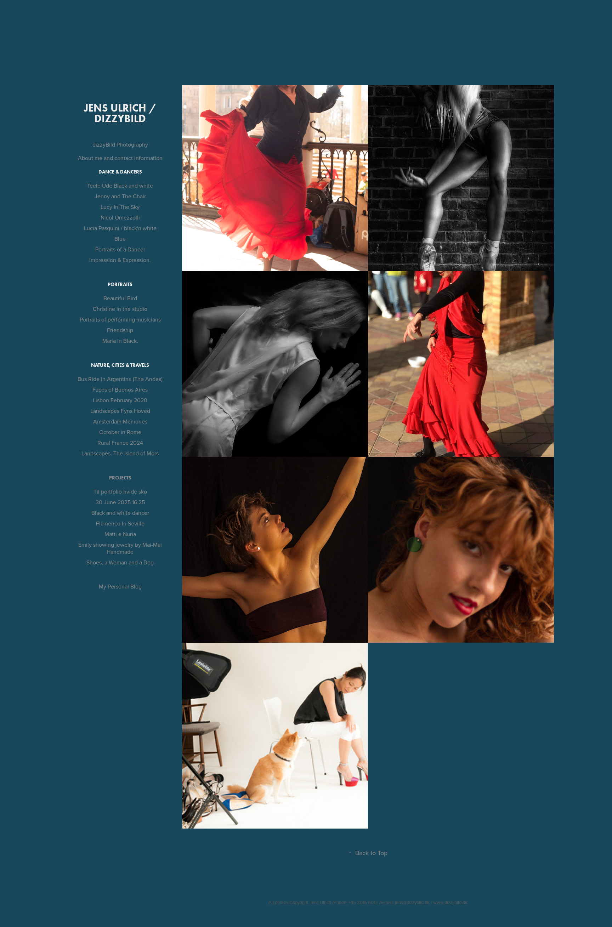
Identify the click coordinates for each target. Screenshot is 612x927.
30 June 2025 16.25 (120, 502)
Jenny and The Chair (120, 196)
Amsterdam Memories (120, 421)
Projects (120, 478)
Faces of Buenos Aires (120, 389)
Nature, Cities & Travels (120, 365)
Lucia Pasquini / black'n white (120, 228)
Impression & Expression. (120, 260)
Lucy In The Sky (120, 207)
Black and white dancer (120, 513)
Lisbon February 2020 (120, 400)
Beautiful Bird (120, 298)
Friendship (120, 330)
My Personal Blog (120, 586)
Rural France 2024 (120, 443)
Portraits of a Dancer (120, 249)
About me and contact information (120, 158)
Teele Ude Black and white (120, 185)
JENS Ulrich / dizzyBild (121, 113)
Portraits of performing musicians (120, 319)
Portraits (120, 284)
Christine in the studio (120, 309)
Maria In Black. (120, 341)
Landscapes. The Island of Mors (120, 453)
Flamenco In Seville (120, 523)
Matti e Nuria (120, 534)
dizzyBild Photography (120, 144)
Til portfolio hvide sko (120, 491)
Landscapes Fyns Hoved (120, 411)
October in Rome (120, 432)
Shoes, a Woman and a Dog (120, 562)
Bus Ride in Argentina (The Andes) (120, 379)
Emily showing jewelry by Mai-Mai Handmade (120, 548)
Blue (120, 239)
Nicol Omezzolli (120, 217)
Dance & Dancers (120, 172)
